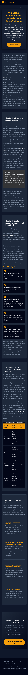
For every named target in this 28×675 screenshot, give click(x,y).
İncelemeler (9, 7)
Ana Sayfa (4, 7)
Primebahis (9, 2)
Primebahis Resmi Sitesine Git (14, 642)
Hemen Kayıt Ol (14, 44)
